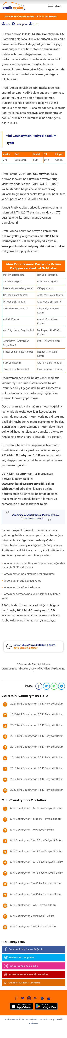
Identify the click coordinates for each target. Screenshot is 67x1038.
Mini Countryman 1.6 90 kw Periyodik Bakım (36, 894)
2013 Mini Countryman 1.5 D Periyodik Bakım (36, 779)
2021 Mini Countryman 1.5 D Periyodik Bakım (36, 703)
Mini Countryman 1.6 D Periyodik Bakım (33, 905)
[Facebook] (38, 686)
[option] (33, 646)
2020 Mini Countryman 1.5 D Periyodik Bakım (36, 714)
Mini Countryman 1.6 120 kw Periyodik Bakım (36, 840)
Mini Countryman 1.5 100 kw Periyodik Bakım (36, 808)
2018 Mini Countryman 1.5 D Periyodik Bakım (36, 736)
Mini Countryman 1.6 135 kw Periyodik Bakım (36, 862)
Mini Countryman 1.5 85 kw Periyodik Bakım (36, 819)
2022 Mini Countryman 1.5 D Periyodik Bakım (36, 790)
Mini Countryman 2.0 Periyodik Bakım (32, 916)
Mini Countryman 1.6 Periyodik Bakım (32, 829)
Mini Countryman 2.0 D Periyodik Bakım (33, 926)
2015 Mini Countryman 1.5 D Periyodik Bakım (36, 768)
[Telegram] (61, 686)
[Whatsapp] (54, 686)
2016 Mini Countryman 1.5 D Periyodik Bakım (36, 757)
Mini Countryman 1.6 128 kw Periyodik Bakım (36, 851)
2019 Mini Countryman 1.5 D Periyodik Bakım (36, 725)
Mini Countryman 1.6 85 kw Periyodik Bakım (36, 883)
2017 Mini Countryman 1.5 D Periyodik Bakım (36, 747)
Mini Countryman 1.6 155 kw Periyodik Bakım (36, 873)
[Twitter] (46, 686)
